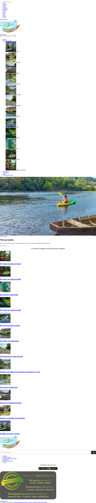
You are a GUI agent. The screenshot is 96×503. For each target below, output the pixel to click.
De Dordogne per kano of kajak (11, 356)
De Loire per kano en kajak (10, 325)
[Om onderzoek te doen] (93, 452)
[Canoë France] (11, 33)
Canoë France (3, 34)
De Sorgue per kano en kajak (10, 310)
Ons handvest (6, 459)
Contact (4, 462)
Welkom (5, 455)
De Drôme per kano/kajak (9, 341)
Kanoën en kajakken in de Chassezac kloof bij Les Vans (20, 372)
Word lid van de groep (8, 461)
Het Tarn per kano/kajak (9, 295)
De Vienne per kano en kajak (10, 264)
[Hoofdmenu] (0, 37)
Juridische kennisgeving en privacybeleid (22, 502)
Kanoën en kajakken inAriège (11, 403)
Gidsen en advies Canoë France (10, 458)
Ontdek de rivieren (7, 457)
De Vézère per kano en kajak (10, 279)
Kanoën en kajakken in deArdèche (12, 418)
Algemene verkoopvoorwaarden (40, 502)
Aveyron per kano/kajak (8, 387)
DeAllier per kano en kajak (10, 434)
